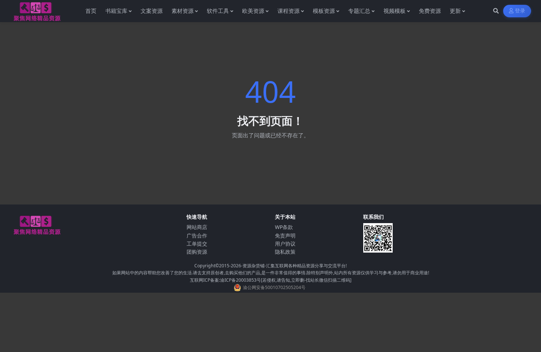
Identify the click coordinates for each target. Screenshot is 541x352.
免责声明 (285, 235)
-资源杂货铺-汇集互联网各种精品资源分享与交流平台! (294, 266)
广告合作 (197, 235)
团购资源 (197, 251)
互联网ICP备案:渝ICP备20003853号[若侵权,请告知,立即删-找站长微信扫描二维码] (270, 280)
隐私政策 (285, 251)
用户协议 (285, 243)
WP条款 (284, 226)
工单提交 (197, 243)
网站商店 (197, 226)
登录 (520, 11)
